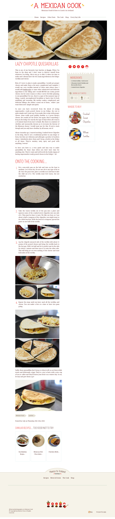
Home (36, 17)
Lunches (31, 415)
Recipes (43, 17)
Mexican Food (20, 415)
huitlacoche (27, 89)
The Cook (60, 17)
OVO (105, 512)
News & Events (55, 478)
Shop (67, 17)
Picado (49, 70)
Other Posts (51, 17)
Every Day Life (76, 17)
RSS (91, 512)
